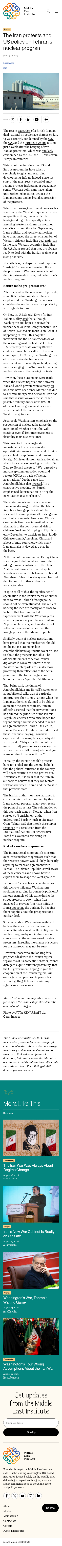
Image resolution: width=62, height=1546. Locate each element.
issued (7, 561)
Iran (5, 68)
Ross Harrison (10, 1178)
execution (24, 130)
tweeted (28, 467)
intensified (38, 522)
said (25, 318)
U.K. (51, 138)
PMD (45, 402)
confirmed (10, 351)
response (9, 827)
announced (17, 236)
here (30, 1070)
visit (45, 526)
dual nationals (48, 240)
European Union (35, 142)
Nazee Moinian (11, 1377)
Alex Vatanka (10, 1245)
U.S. (10, 142)
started (7, 815)
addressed (51, 730)
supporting (17, 907)
